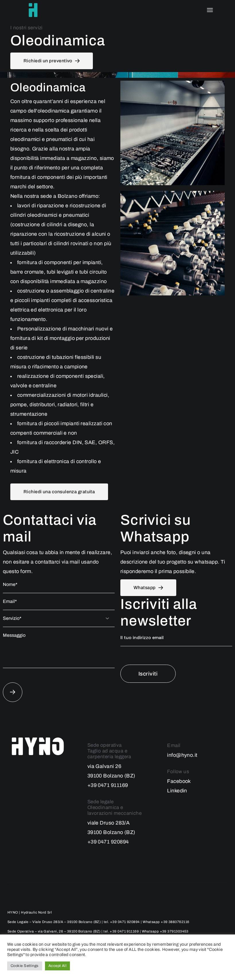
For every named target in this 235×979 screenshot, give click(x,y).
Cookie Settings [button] (25, 966)
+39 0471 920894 (108, 842)
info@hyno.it (182, 755)
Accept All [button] (57, 966)
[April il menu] (210, 10)
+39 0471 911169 (107, 785)
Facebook (179, 781)
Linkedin (177, 791)
